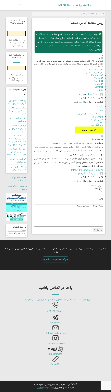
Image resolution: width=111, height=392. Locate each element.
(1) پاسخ (100, 106)
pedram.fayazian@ (56, 344)
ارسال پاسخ (88, 130)
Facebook (96, 75)
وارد (80, 102)
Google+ (96, 81)
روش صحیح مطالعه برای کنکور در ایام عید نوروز (17, 111)
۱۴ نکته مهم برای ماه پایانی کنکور (18, 161)
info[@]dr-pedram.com (55, 333)
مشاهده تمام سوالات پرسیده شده (19, 179)
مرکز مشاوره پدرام (74, 5)
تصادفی (100, 122)
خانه (103, 13)
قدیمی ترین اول (96, 119)
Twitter (97, 78)
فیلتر (101, 111)
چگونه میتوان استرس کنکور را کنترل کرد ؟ (17, 168)
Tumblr (97, 84)
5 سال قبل (90, 94)
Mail (99, 90)
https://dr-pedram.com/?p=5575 (87, 170)
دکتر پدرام (95, 173)
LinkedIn (97, 87)
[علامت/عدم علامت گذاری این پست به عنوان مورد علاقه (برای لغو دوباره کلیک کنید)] (102, 58)
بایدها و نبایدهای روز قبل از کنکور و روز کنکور (17, 102)
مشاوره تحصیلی (94, 70)
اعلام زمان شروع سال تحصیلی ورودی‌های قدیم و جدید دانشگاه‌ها (16, 152)
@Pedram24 (55, 323)
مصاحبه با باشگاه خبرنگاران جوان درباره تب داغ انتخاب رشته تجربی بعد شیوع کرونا (17, 140)
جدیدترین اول (97, 116)
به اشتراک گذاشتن (93, 72)
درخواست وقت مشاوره (55, 259)
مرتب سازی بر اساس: (89, 114)
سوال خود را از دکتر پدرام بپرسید (17, 188)
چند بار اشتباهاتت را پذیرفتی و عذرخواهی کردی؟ (17, 128)
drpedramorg (55, 354)
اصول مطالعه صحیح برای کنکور (18, 120)
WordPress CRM (45, 388)
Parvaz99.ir (55, 364)
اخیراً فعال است (97, 125)
